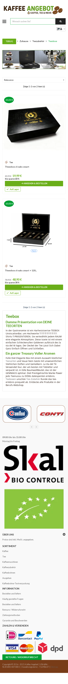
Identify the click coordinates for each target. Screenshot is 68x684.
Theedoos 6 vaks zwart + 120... (21, 270)
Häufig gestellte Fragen (12, 599)
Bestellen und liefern (11, 593)
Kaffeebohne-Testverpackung (16, 583)
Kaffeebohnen (8, 572)
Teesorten (11, 361)
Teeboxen (11, 379)
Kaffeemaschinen (10, 562)
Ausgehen (6, 578)
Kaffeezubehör (9, 567)
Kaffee (5, 551)
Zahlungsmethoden (11, 615)
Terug (9, 41)
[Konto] (63, 28)
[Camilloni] (17, 413)
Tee (4, 556)
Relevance (34, 80)
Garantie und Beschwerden (14, 620)
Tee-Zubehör (33, 379)
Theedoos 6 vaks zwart (17, 166)
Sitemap (54, 667)
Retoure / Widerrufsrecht (13, 609)
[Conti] (51, 413)
